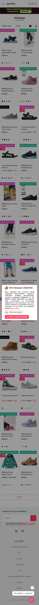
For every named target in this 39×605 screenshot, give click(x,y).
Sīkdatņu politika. (14, 308)
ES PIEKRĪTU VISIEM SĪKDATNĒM (17, 317)
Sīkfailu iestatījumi (15, 312)
